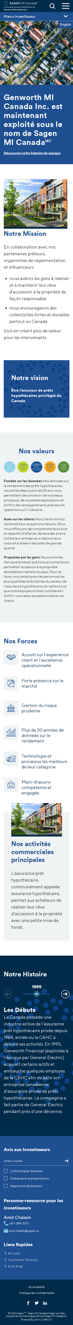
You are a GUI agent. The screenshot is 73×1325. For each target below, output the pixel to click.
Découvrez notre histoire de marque (32, 153)
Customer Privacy (23, 1260)
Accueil (14, 1253)
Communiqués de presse (26, 1171)
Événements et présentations (29, 1178)
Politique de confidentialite (36, 1293)
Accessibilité (36, 1287)
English (65, 24)
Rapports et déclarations (26, 1186)
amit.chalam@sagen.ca (24, 1231)
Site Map (15, 1266)
